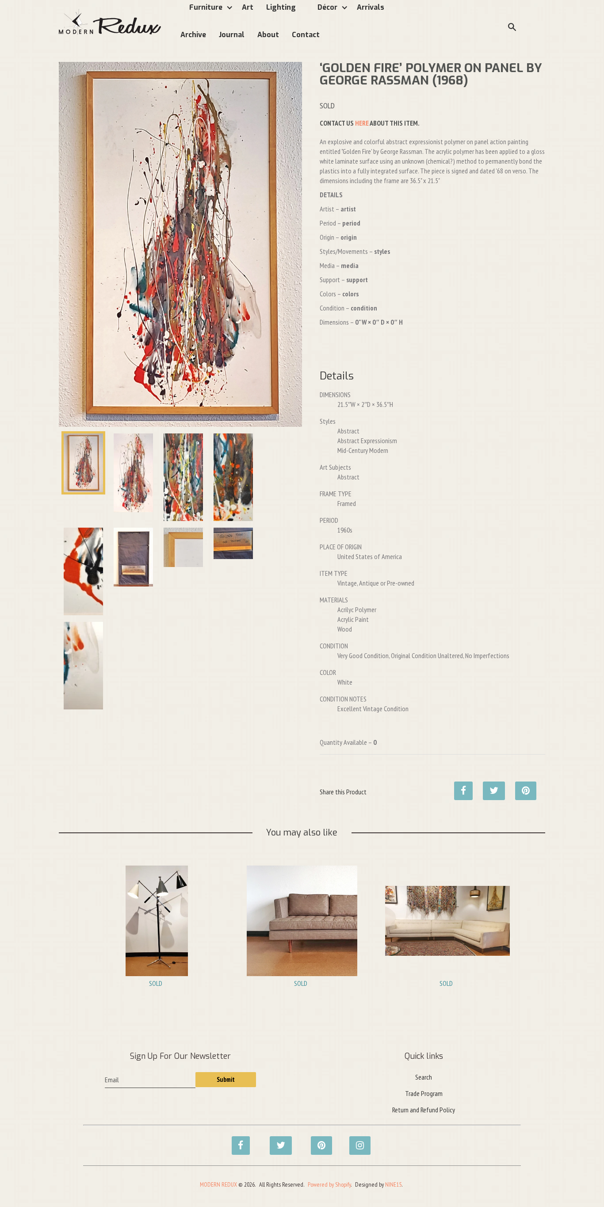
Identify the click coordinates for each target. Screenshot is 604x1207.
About (268, 34)
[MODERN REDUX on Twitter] (276, 1140)
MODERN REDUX (218, 1184)
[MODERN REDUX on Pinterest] (317, 1140)
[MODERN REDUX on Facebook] (238, 1140)
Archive (193, 34)
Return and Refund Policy (423, 1109)
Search (423, 1077)
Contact (306, 34)
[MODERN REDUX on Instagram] (356, 1140)
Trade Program (424, 1093)
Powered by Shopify (329, 1184)
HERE (362, 123)
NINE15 (393, 1184)
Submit (226, 1079)
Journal (232, 34)
